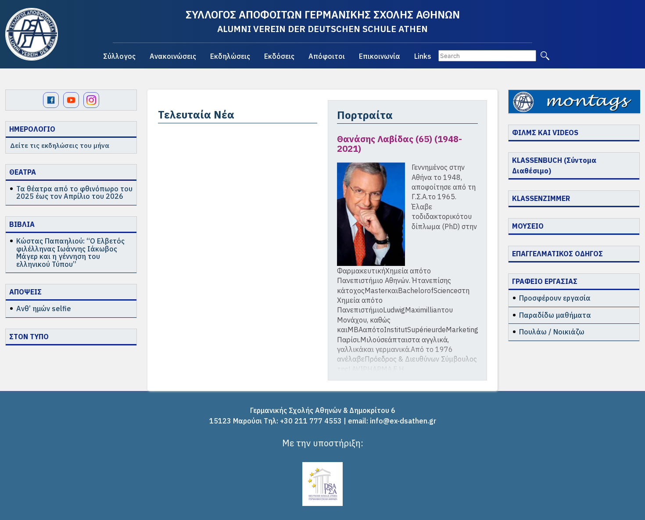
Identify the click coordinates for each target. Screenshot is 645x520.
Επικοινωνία (379, 56)
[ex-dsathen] (31, 34)
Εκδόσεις (279, 56)
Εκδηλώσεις (230, 56)
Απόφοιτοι (326, 56)
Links (422, 56)
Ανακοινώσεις (173, 56)
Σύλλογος (119, 56)
